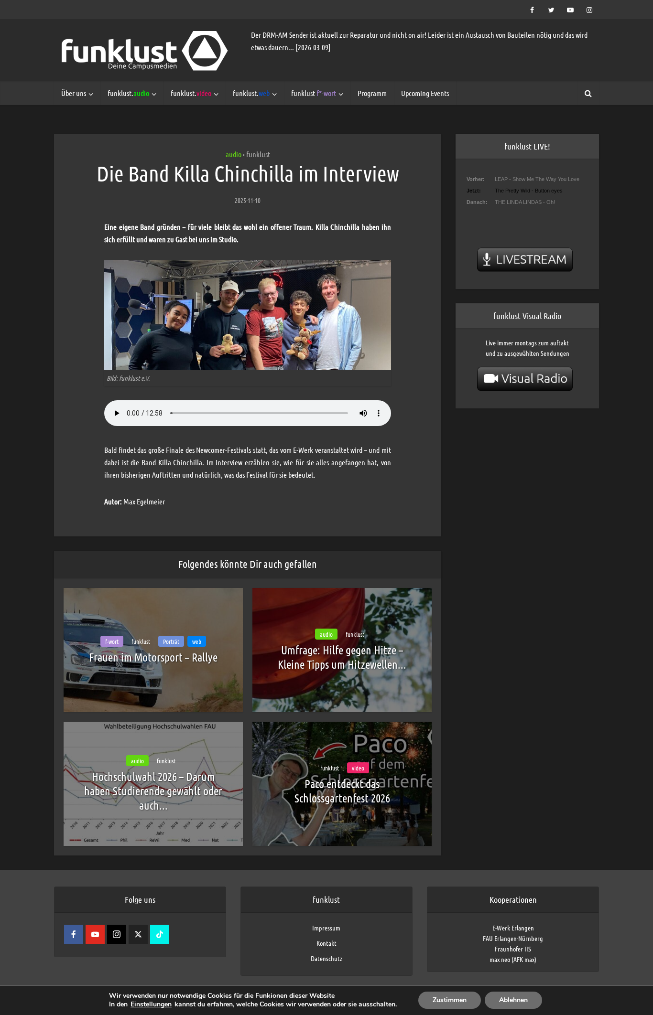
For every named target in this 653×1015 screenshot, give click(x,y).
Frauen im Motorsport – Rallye (153, 657)
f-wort (112, 641)
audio (233, 154)
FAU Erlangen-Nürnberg (513, 938)
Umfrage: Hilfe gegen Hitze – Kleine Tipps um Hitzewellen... (342, 657)
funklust (313, 92)
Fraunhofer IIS (513, 948)
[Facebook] (73, 934)
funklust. (128, 92)
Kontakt (326, 943)
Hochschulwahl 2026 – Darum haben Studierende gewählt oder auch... (153, 790)
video (358, 768)
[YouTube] (95, 934)
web (196, 641)
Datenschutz (326, 958)
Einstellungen (151, 1004)
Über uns (73, 92)
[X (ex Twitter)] (138, 934)
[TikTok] (159, 934)
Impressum (326, 927)
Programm (372, 92)
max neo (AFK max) (513, 959)
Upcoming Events (425, 92)
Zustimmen (450, 999)
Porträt (171, 641)
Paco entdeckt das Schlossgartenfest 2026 (342, 791)
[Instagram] (116, 934)
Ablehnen (513, 999)
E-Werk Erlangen (513, 927)
